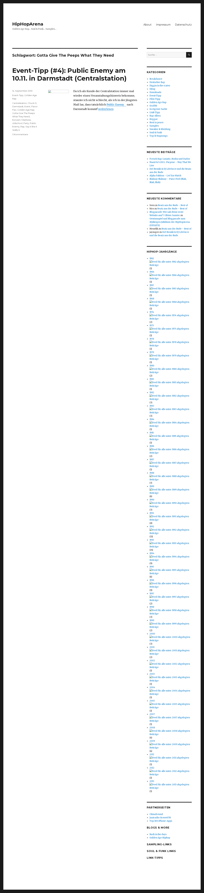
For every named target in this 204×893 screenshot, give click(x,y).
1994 (151, 553)
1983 (151, 406)
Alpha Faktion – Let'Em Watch (165, 175)
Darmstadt (17, 106)
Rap (22, 126)
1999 (151, 620)
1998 (151, 607)
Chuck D (32, 103)
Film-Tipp (154, 99)
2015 (151, 781)
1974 (151, 312)
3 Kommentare (20, 134)
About (147, 24)
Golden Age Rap (25, 110)
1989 (151, 486)
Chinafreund (156, 814)
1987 (151, 459)
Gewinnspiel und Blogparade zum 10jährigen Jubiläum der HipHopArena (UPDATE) (169, 222)
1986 (151, 446)
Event (27, 106)
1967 (151, 285)
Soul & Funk (155, 132)
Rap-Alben (155, 115)
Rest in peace (156, 122)
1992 (151, 526)
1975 (151, 325)
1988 (151, 473)
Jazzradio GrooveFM (160, 817)
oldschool (17, 123)
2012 (151, 767)
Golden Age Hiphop (159, 837)
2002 (152, 660)
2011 (151, 754)
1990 (151, 499)
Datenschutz (183, 24)
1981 (151, 379)
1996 (151, 580)
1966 (151, 271)
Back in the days (158, 834)
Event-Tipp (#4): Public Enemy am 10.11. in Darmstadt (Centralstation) (69, 74)
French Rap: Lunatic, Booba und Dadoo (169, 159)
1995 (151, 566)
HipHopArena (27, 24)
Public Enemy (115, 104)
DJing (152, 89)
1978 (151, 339)
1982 (151, 392)
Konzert (16, 120)
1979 (151, 352)
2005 (152, 700)
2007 (152, 714)
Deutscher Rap (157, 82)
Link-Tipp (154, 112)
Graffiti (153, 105)
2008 (152, 727)
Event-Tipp (17, 95)
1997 (151, 593)
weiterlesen (105, 109)
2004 (152, 687)
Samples (154, 125)
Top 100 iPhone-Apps (160, 821)
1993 (151, 540)
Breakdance (155, 79)
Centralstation (19, 103)
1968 (151, 298)
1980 (151, 365)
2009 (152, 741)
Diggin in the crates (159, 85)
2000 (152, 633)
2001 (151, 647)
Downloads (155, 92)
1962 (151, 258)
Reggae (153, 119)
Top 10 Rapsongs (158, 136)
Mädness (26, 120)
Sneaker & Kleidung (160, 129)
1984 (151, 419)
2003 (152, 674)
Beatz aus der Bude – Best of (173, 205)
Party (26, 123)
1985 (151, 432)
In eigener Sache (158, 109)
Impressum (163, 24)
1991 (151, 513)
